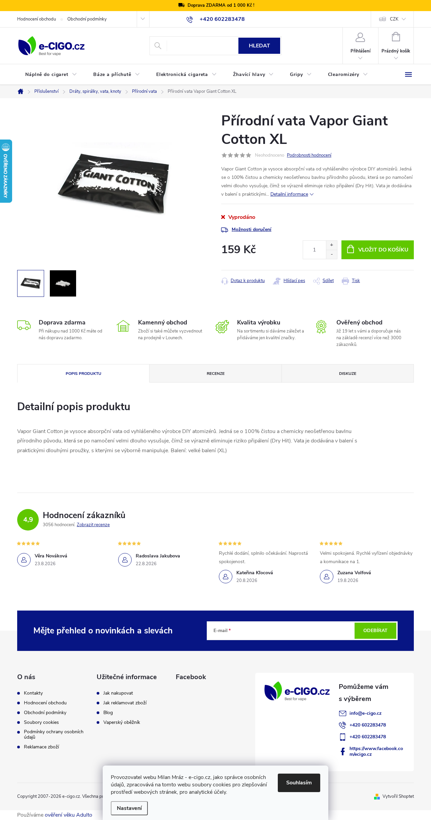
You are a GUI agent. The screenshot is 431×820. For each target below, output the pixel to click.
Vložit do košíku (383, 249)
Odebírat (375, 630)
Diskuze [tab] (347, 373)
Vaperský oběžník (121, 722)
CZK (394, 19)
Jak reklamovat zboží (124, 703)
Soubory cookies (41, 722)
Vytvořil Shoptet (398, 796)
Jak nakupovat (118, 693)
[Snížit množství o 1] (331, 254)
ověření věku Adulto (68, 815)
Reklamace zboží (41, 747)
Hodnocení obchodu (36, 19)
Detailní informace (289, 194)
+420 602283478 (368, 725)
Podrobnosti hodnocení (309, 155)
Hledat (259, 45)
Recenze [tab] (216, 373)
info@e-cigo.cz (366, 713)
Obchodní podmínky (87, 19)
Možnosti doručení (251, 229)
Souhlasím (299, 782)
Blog (108, 712)
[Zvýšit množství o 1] (331, 245)
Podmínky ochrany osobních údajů (54, 734)
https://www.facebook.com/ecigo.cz (376, 751)
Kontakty (33, 693)
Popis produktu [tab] (83, 373)
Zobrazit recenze (93, 525)
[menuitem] (51, 74)
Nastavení (129, 808)
